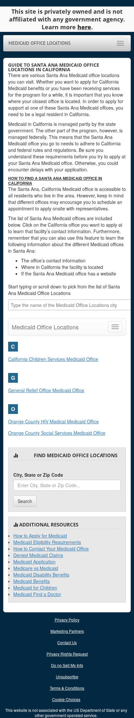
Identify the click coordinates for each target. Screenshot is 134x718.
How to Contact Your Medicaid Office (51, 548)
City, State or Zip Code (38, 475)
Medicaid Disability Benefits (41, 574)
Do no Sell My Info (67, 665)
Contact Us (67, 642)
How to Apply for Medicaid (40, 535)
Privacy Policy (67, 619)
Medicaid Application (34, 561)
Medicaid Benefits (31, 581)
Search (25, 501)
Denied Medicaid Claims (38, 555)
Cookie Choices (66, 699)
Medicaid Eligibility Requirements (47, 542)
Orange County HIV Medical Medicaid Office (53, 421)
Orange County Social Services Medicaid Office (56, 433)
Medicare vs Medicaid (35, 568)
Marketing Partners (67, 631)
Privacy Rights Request (67, 654)
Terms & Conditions (67, 688)
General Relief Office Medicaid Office (46, 390)
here (84, 27)
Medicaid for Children (35, 587)
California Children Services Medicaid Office (53, 359)
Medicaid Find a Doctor (37, 594)
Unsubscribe (67, 676)
